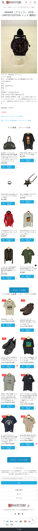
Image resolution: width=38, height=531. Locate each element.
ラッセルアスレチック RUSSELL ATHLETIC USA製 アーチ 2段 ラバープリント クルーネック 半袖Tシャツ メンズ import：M (9, 438)
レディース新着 (24, 128)
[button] (33, 520)
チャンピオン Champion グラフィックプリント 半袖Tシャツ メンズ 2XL (28, 359)
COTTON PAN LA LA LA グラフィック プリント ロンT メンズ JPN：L (28, 232)
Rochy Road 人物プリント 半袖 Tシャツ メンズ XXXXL (28, 153)
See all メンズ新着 (19, 290)
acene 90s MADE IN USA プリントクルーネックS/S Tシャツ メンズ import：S (28, 436)
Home (4, 7)
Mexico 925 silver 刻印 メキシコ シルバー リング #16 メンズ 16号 (9, 195)
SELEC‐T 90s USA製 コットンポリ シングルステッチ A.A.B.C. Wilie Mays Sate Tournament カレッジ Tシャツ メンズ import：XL (9, 397)
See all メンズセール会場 (19, 460)
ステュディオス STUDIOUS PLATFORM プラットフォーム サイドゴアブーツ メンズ (9, 359)
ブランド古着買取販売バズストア (14, 2)
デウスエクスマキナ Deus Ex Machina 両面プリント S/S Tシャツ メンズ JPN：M (28, 268)
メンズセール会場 (9, 294)
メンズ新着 (12, 128)
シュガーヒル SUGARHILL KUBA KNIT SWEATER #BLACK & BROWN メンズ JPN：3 (8, 269)
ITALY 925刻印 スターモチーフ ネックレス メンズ (28, 195)
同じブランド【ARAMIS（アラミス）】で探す (16, 120)
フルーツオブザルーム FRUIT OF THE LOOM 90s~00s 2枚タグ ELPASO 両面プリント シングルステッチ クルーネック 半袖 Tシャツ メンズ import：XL (28, 398)
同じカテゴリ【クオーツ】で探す (12, 116)
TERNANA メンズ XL (7, 319)
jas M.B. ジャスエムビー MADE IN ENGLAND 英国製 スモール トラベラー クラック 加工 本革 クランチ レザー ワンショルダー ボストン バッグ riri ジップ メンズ (9, 157)
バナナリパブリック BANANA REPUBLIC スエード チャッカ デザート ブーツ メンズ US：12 (28, 321)
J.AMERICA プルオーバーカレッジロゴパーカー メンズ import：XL (9, 232)
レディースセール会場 (27, 294)
